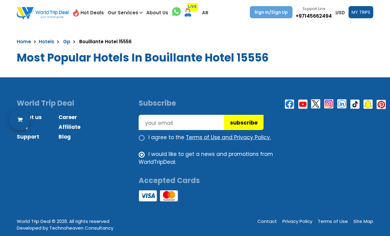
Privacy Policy (297, 221)
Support (28, 136)
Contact (267, 221)
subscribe (243, 122)
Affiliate (69, 127)
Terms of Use (333, 221)
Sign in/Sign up (271, 12)
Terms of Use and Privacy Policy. (228, 137)
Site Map (363, 221)
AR (205, 12)
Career (67, 117)
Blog (64, 136)
